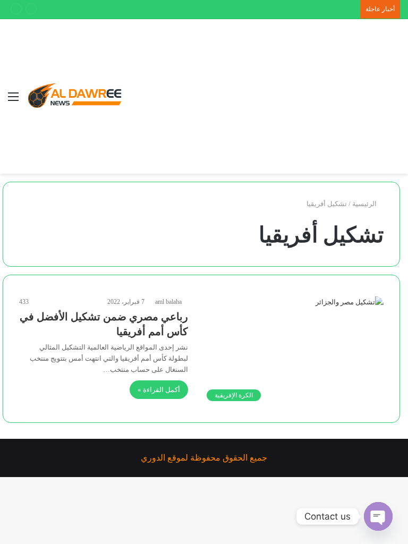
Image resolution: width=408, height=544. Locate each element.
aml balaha (168, 301)
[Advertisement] (254, 98)
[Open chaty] (378, 516)
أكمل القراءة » (159, 390)
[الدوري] (77, 96)
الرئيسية (365, 204)
